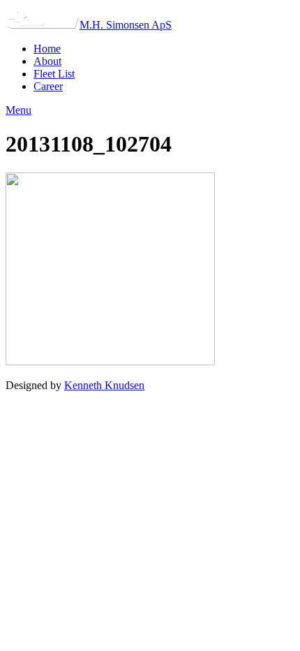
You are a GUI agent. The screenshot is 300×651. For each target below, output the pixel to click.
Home (47, 48)
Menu (18, 110)
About (47, 61)
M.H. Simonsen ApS (126, 25)
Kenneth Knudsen (104, 385)
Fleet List (54, 74)
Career (48, 86)
